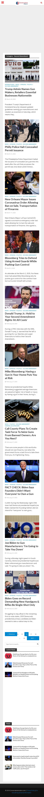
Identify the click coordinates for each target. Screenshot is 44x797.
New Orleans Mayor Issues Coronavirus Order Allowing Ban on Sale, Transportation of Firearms (21, 204)
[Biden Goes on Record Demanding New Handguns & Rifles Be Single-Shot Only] (22, 582)
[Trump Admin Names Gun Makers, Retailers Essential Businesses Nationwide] (22, 71)
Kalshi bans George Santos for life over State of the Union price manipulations (25, 655)
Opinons (23, 84)
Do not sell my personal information (25, 792)
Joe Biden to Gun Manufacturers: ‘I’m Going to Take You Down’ (21, 546)
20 (24, 638)
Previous (12, 634)
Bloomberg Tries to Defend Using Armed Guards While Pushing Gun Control (21, 261)
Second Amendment (11, 86)
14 (17, 634)
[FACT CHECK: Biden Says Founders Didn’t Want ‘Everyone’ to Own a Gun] (22, 471)
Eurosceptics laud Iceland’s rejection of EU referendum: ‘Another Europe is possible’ (26, 757)
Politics (30, 84)
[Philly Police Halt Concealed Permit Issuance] (22, 131)
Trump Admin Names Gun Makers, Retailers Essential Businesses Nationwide (20, 92)
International (10, 84)
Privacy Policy (31, 790)
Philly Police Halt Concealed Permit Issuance (21, 148)
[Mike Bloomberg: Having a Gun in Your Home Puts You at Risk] (22, 355)
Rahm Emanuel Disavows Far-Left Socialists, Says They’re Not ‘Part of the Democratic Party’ (25, 664)
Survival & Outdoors (12, 426)
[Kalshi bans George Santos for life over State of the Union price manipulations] (8, 656)
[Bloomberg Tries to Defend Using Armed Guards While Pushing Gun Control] (22, 241)
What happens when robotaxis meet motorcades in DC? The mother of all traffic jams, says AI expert (24, 766)
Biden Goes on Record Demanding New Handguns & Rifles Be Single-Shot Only (22, 601)
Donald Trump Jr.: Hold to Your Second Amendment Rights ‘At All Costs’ (20, 317)
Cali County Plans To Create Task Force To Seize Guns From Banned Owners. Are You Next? (21, 433)
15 (22, 634)
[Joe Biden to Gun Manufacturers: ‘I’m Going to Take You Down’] (22, 526)
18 (35, 634)
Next (32, 638)
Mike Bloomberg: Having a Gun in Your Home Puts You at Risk (21, 375)
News (17, 84)
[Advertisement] (22, 29)
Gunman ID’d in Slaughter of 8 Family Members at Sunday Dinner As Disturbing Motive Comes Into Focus (25, 674)
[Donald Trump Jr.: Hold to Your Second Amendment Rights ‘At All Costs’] (22, 297)
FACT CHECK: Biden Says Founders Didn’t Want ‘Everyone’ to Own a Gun (19, 490)
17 (31, 634)
